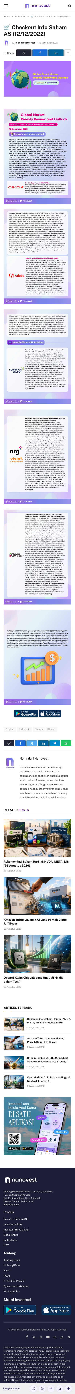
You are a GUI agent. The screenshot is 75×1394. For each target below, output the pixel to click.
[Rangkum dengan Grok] (59, 1388)
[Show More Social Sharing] (67, 52)
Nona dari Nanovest (25, 43)
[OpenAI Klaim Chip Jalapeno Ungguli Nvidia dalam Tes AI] (37, 954)
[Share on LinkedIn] (56, 52)
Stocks (51, 729)
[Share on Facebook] (40, 52)
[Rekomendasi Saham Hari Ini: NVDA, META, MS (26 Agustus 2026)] (37, 838)
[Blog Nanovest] (37, 6)
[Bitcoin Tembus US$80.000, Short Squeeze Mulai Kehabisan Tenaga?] (14, 1062)
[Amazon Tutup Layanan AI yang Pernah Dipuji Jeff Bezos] (37, 896)
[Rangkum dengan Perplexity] (42, 1388)
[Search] (69, 6)
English (9, 729)
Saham (39, 729)
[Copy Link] (23, 52)
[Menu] (6, 6)
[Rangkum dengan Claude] (51, 1388)
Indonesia (24, 729)
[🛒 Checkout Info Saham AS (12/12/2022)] (37, 95)
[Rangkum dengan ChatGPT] (33, 1388)
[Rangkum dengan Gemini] (68, 1388)
